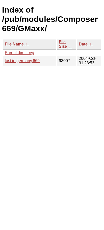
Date (83, 44)
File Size (63, 44)
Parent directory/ (19, 53)
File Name (14, 44)
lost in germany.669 (22, 61)
